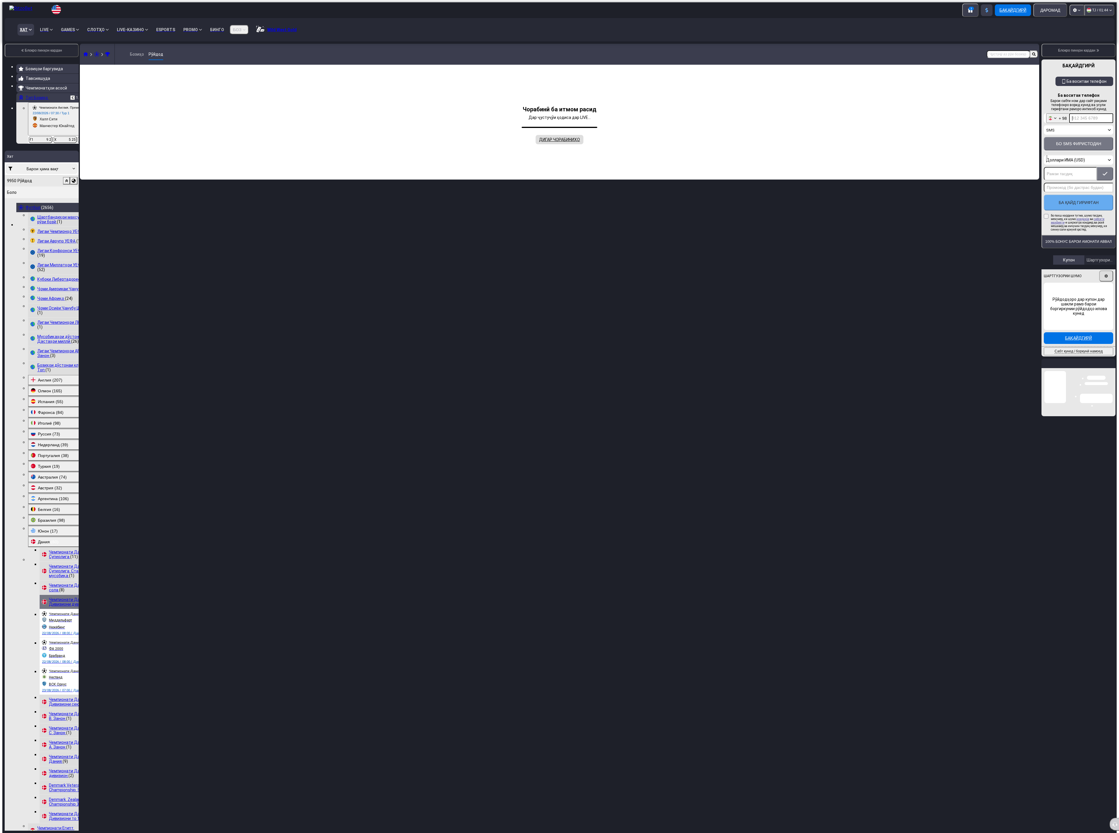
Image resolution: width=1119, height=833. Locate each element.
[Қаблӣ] (72, 97)
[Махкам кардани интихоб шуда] (66, 180)
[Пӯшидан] (1111, 368)
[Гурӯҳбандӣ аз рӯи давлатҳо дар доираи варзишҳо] (74, 180)
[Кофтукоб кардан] (1034, 54)
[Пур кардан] (987, 10)
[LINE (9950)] (85, 54)
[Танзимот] (1076, 10)
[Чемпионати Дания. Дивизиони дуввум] (107, 54)
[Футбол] (96, 54)
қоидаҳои (1082, 219)
